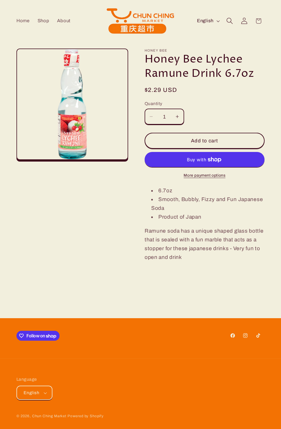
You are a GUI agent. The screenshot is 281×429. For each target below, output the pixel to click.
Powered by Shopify (86, 416)
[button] (229, 21)
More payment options (204, 175)
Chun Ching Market (50, 416)
